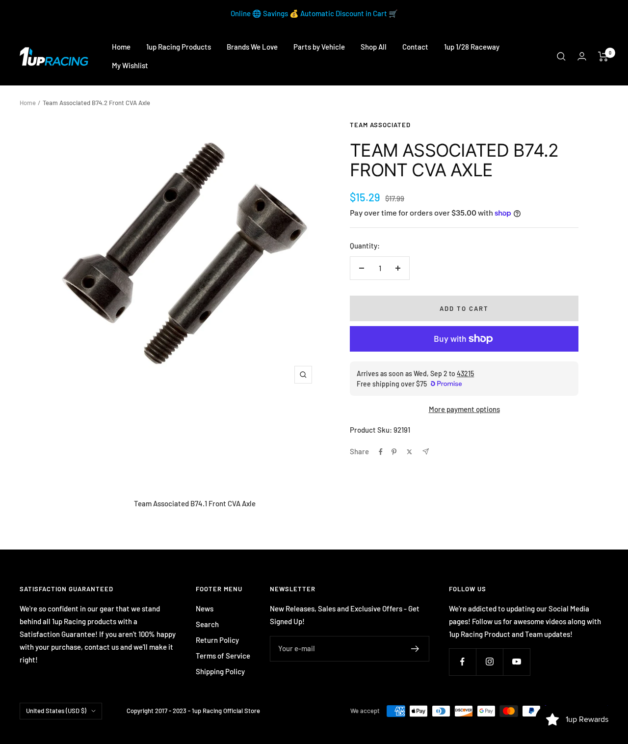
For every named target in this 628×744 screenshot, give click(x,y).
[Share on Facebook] (381, 451)
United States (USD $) (56, 711)
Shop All (374, 46)
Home (121, 46)
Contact (415, 46)
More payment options (464, 409)
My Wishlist (130, 65)
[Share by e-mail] (425, 451)
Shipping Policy (220, 671)
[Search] (561, 56)
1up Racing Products (178, 46)
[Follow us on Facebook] (462, 661)
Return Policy (217, 639)
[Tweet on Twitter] (409, 451)
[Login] (581, 56)
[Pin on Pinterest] (394, 451)
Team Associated (380, 125)
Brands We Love (252, 46)
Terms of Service (223, 655)
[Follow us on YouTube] (516, 661)
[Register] (415, 648)
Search (207, 624)
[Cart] (603, 56)
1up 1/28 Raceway (471, 46)
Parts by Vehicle (319, 46)
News (204, 608)
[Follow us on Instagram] (489, 661)
